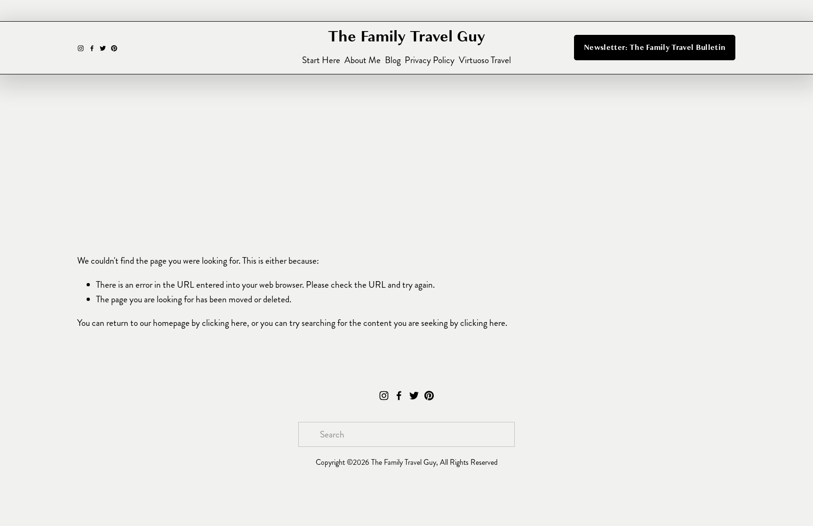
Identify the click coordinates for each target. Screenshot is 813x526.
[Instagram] (80, 47)
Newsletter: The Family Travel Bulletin (654, 47)
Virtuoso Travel (485, 60)
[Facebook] (92, 47)
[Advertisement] (406, 180)
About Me (362, 60)
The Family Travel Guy (406, 36)
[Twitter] (102, 47)
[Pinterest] (114, 47)
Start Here (321, 60)
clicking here (224, 322)
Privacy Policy (429, 60)
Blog (393, 60)
